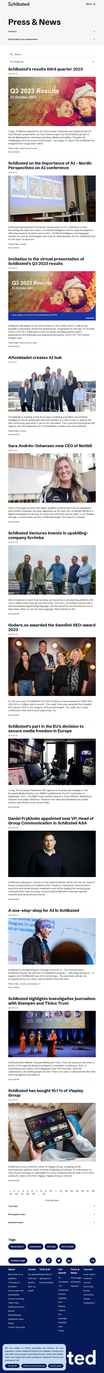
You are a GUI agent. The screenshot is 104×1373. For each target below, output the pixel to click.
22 (27, 1193)
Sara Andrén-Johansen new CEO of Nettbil (50, 445)
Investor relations (28, 148)
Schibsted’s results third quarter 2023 (45, 69)
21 (22, 1193)
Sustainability (34, 984)
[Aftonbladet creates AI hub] (52, 388)
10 (50, 1190)
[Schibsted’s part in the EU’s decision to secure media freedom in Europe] (52, 761)
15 (77, 1190)
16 (82, 1190)
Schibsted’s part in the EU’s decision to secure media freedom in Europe (46, 728)
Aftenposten (63, 1290)
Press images (76, 1278)
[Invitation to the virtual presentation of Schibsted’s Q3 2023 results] (52, 295)
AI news (22, 244)
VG (59, 1278)
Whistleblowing (14, 1315)
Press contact (89, 1274)
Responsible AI (45, 1274)
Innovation (35, 1246)
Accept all (12, 1366)
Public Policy (13, 1303)
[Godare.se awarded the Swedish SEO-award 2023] (52, 666)
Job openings (33, 1274)
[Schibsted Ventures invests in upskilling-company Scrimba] (52, 570)
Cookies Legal (18, 1260)
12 (61, 1190)
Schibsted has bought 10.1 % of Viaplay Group (45, 1093)
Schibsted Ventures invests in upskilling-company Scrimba (48, 535)
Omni (60, 1326)
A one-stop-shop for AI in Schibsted (43, 910)
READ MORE (13, 152)
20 (16, 1193)
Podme (61, 1331)
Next (56, 1200)
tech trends (67, 1246)
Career (32, 1269)
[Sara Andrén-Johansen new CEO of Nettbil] (52, 478)
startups (51, 1246)
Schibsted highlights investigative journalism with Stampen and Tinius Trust (52, 1001)
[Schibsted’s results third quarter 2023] (52, 101)
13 (66, 1190)
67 (44, 1193)
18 (93, 1190)
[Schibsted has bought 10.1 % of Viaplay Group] (52, 1132)
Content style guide (16, 1327)
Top (93, 1260)
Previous (49, 1200)
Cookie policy (56, 1366)
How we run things (16, 1299)
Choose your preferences (34, 1366)
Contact (88, 1269)
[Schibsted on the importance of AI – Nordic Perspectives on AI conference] (52, 198)
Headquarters (87, 45)
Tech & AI (44, 1269)
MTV (60, 1302)
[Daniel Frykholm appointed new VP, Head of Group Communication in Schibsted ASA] (52, 853)
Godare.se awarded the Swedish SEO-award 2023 (52, 627)
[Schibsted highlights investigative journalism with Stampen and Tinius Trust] (52, 1034)
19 (11, 1193)
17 (88, 1190)
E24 (60, 1314)
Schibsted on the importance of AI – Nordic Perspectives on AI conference (50, 165)
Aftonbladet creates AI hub (35, 357)
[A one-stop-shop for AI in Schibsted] (52, 941)
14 (71, 1190)
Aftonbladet (63, 1282)
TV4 (60, 1286)
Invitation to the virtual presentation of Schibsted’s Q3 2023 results (46, 261)
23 (33, 1193)
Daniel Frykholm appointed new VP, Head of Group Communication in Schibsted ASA (51, 820)
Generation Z (17, 1246)
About (11, 1269)
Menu (91, 4)
